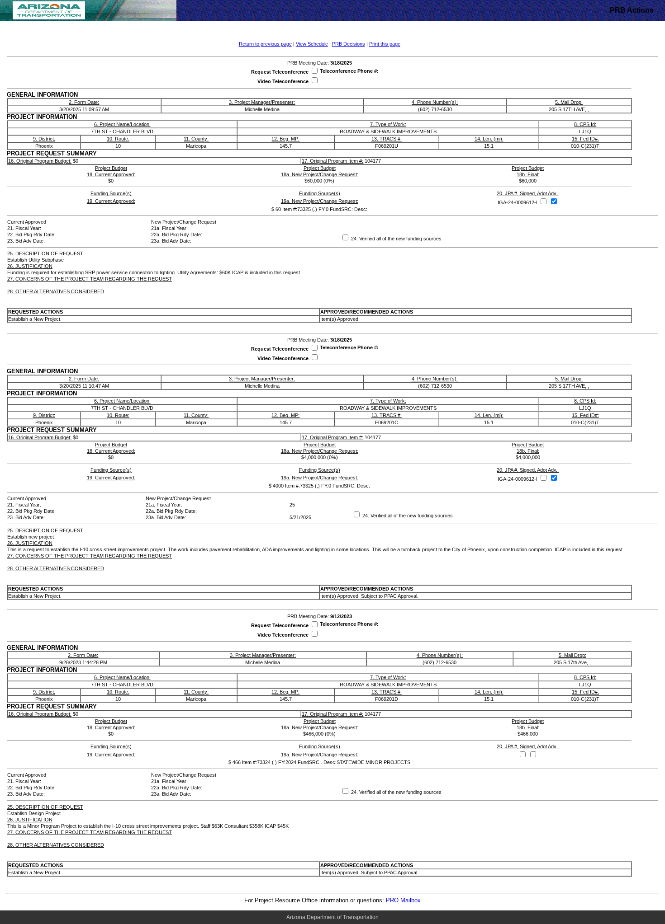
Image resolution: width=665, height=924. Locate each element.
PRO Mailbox (403, 900)
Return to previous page (265, 44)
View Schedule (312, 44)
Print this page (384, 44)
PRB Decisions (348, 44)
